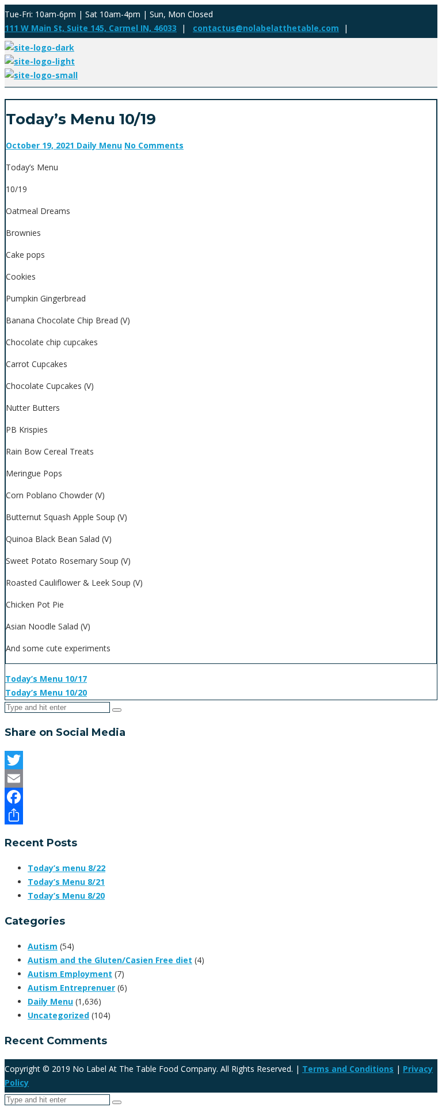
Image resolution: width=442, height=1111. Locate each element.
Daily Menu (99, 145)
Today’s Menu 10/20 (46, 692)
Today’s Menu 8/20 (66, 895)
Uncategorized (58, 1015)
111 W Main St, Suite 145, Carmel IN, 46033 (91, 27)
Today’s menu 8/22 (66, 867)
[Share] (221, 815)
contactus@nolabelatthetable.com (266, 27)
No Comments (154, 145)
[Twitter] (221, 760)
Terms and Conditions (348, 1068)
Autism (43, 946)
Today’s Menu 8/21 (66, 881)
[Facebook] (221, 797)
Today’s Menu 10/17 (46, 678)
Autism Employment (70, 973)
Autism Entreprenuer (71, 987)
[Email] (221, 778)
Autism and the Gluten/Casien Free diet (110, 960)
